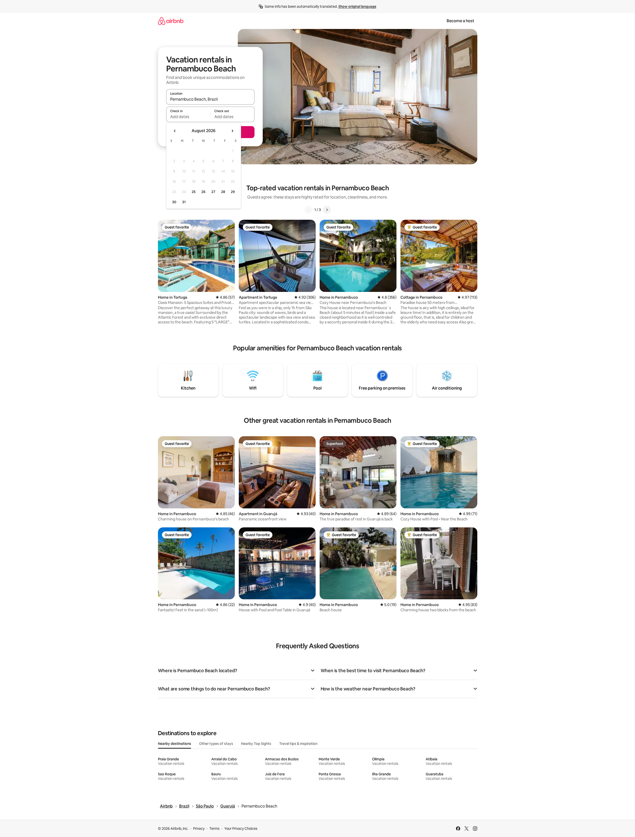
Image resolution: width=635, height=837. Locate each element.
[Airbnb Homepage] (170, 21)
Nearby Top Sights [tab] (256, 743)
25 (194, 192)
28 (223, 192)
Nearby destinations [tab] (174, 743)
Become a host (460, 20)
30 (174, 202)
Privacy (199, 828)
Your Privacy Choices (240, 828)
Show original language (357, 6)
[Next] (327, 210)
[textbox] (188, 117)
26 (203, 192)
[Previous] (308, 210)
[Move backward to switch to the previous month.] (174, 130)
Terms (214, 828)
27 (213, 192)
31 (184, 202)
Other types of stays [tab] (216, 743)
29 (233, 192)
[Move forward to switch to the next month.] (232, 130)
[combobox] (210, 99)
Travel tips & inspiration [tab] (298, 743)
